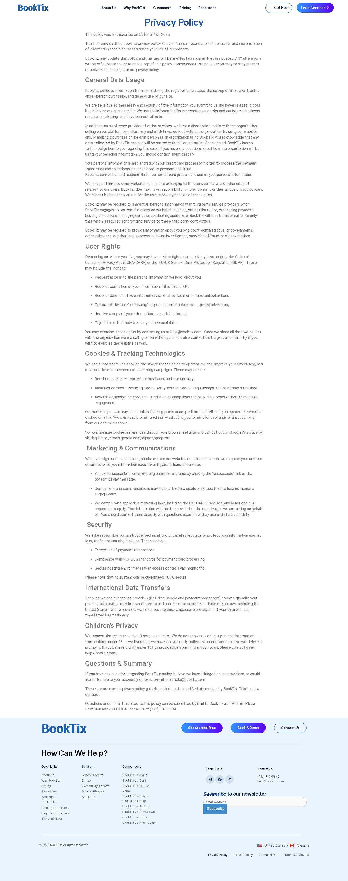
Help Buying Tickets (55, 807)
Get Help (281, 7)
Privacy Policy (218, 855)
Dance (86, 780)
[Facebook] (219, 779)
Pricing (185, 8)
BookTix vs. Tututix (135, 806)
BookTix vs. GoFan (135, 817)
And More (100, 797)
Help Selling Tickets (55, 813)
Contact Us (49, 802)
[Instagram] (210, 779)
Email (215, 794)
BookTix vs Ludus (134, 775)
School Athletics (93, 791)
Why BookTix (50, 780)
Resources (207, 8)
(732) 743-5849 (268, 776)
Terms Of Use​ (268, 855)
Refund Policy (243, 855)
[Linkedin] (229, 779)
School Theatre (92, 775)
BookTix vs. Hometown (138, 812)
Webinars (47, 797)
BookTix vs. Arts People (139, 822)
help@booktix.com (270, 781)
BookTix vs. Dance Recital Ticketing (135, 798)
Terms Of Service (296, 855)
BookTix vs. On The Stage (136, 788)
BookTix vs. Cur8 (134, 780)
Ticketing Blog (51, 818)
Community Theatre (96, 786)
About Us (109, 8)
